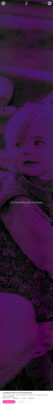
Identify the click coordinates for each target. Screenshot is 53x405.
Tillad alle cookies (9, 401)
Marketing (31, 398)
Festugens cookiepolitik (8, 396)
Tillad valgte (21, 401)
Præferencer (15, 398)
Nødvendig (6, 398)
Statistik (24, 398)
